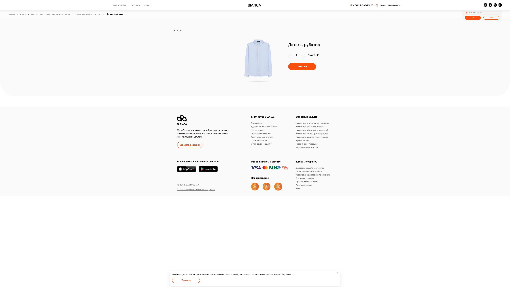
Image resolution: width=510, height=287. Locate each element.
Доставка (135, 5)
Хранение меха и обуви (307, 147)
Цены (146, 5)
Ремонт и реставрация (307, 144)
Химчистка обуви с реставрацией (312, 130)
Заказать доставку (190, 145)
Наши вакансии (258, 130)
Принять (186, 280)
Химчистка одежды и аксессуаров (312, 123)
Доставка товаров (305, 178)
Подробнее (286, 274)
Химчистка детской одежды (310, 126)
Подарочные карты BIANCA (309, 171)
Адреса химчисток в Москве (264, 126)
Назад (179, 30)
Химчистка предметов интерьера (312, 137)
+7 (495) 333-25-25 (363, 5)
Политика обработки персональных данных (196, 190)
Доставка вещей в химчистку (310, 168)
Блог (298, 188)
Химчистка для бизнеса (262, 137)
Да (472, 17)
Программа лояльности (307, 181)
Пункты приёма (119, 5)
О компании (256, 123)
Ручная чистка (302, 140)
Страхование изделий (261, 144)
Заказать (302, 66)
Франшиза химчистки (261, 133)
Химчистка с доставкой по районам (313, 175)
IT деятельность (259, 140)
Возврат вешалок (304, 185)
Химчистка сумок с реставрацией (312, 133)
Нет (491, 17)
